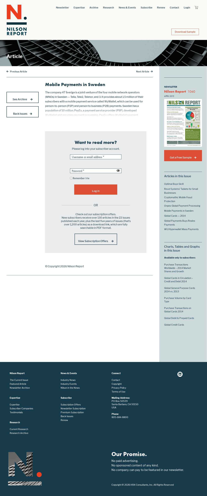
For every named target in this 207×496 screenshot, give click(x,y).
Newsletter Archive (20, 387)
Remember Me (80, 178)
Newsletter (62, 7)
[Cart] (196, 7)
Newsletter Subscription (73, 408)
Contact (174, 7)
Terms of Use (118, 391)
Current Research (19, 429)
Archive (93, 7)
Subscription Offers (71, 404)
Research (108, 7)
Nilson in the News (70, 387)
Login (187, 7)
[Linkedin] (180, 374)
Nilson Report (175, 91)
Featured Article (18, 384)
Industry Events (69, 384)
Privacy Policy (119, 387)
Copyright (117, 384)
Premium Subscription (72, 412)
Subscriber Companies (21, 408)
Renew (161, 7)
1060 (191, 91)
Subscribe (146, 7)
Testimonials (16, 412)
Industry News (68, 380)
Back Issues (67, 416)
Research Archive (19, 433)
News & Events (127, 7)
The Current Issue (19, 380)
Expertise (79, 7)
